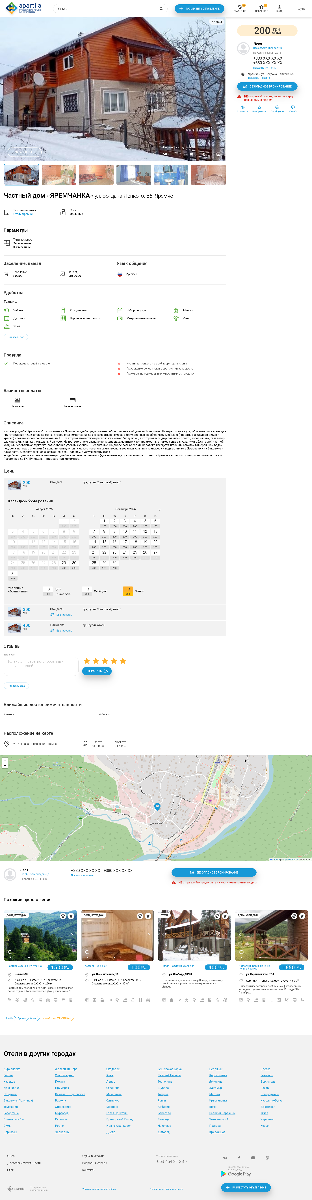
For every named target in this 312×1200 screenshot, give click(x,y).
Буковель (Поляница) (18, 1100)
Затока (8, 1075)
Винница (163, 1119)
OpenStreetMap (291, 859)
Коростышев (218, 1075)
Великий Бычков (169, 1075)
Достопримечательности (24, 1163)
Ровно (59, 1125)
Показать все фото (25, 152)
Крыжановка (218, 1100)
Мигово (214, 1094)
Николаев (164, 1125)
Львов (110, 1081)
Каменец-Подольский (70, 1094)
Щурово (163, 1088)
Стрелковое (63, 1107)
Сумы (7, 1125)
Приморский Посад (119, 1119)
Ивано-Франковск (118, 1125)
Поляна (60, 1081)
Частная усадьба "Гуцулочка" (25, 965)
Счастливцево (64, 1075)
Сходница (112, 1088)
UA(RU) (301, 9)
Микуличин (114, 1094)
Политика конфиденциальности (166, 1189)
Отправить (93, 671)
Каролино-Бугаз (271, 1100)
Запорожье (11, 1113)
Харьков (9, 1081)
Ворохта (60, 1100)
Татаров (163, 1094)
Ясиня (162, 1100)
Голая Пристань (116, 1113)
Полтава (215, 1125)
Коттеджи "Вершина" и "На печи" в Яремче (254, 967)
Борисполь (268, 1081)
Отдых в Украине (93, 1156)
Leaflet (276, 859)
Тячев (264, 1113)
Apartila (9, 1018)
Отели (33, 1018)
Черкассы (10, 1132)
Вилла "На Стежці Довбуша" (178, 965)
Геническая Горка (170, 1069)
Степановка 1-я (14, 1119)
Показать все (16, 337)
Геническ (267, 1075)
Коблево (164, 1107)
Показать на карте (259, 77)
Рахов (265, 1088)
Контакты (88, 1170)
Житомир (215, 1088)
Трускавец (11, 1107)
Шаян (212, 1107)
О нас (11, 1156)
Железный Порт (66, 1069)
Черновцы (62, 1132)
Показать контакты (264, 67)
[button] (157, 807)
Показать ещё (16, 685)
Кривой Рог (217, 1132)
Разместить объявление (203, 8)
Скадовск (113, 1069)
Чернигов (267, 1119)
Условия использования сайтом (99, 1189)
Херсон (265, 1125)
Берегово (164, 1113)
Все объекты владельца (268, 47)
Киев (109, 1075)
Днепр (110, 1132)
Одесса (265, 1069)
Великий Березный (222, 1113)
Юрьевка (61, 1119)
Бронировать (64, 614)
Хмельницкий (218, 1119)
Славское (112, 1100)
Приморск (62, 1088)
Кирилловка (12, 1069)
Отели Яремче (23, 214)
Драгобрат (268, 1107)
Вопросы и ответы (94, 1163)
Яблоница (215, 1081)
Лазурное (10, 1094)
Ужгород (164, 1132)
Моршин (112, 1107)
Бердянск (215, 1069)
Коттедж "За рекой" (96, 965)
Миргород (62, 1113)
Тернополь (165, 1081)
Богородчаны (270, 1094)
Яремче (9, 714)
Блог (10, 1170)
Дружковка (12, 1088)
